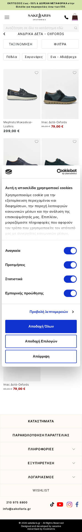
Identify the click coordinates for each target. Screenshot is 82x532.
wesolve (56, 526)
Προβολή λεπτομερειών (49, 312)
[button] (36, 72)
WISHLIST (41, 490)
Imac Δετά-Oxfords (54, 122)
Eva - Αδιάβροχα (64, 57)
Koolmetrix (49, 528)
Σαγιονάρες (34, 57)
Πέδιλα (11, 57)
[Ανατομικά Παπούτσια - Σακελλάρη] (39, 17)
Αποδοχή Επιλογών (41, 341)
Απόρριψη (41, 356)
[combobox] (41, 28)
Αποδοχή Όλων (41, 326)
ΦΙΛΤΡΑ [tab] (60, 44)
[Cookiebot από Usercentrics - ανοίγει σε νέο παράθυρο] (58, 172)
